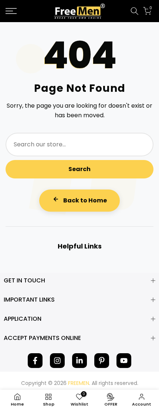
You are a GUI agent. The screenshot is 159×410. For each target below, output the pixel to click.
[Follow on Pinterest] (101, 360)
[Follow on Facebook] (35, 360)
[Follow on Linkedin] (79, 360)
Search (79, 169)
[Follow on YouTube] (123, 360)
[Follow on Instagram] (57, 360)
